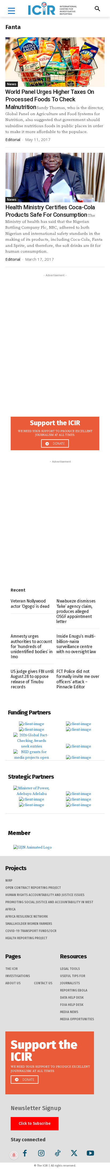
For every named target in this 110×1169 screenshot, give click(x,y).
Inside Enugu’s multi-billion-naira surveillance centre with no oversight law (76, 644)
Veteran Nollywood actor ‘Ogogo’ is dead (30, 603)
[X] (74, 1154)
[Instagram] (41, 1154)
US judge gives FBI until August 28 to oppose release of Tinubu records (32, 679)
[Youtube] (90, 1154)
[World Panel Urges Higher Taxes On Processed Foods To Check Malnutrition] (55, 62)
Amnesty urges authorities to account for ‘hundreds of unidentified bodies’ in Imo (32, 646)
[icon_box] (55, 432)
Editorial (12, 139)
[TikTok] (57, 1154)
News (11, 84)
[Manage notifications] (14, 1155)
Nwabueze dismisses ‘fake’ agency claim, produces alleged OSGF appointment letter (76, 611)
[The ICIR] (52, 8)
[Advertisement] (55, 333)
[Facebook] (25, 1154)
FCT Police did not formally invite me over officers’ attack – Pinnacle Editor (77, 679)
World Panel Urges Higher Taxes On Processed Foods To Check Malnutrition (49, 99)
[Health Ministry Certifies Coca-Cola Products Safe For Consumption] (55, 177)
